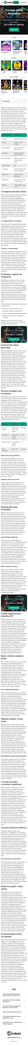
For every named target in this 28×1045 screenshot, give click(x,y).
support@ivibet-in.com (14, 1037)
